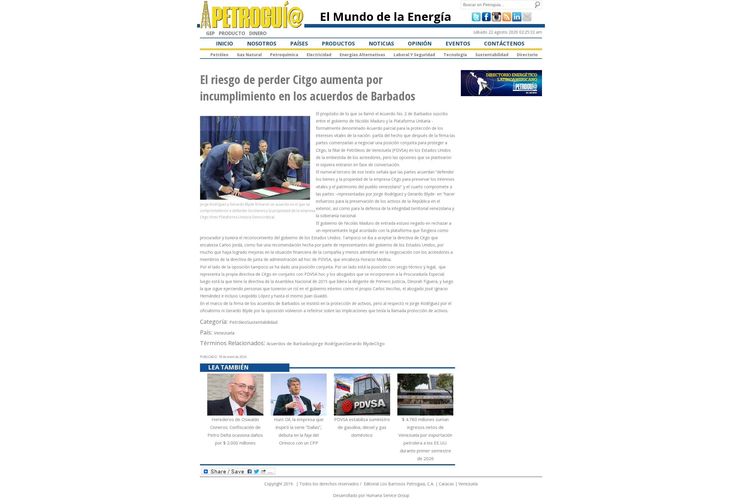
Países (299, 43)
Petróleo (219, 54)
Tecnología (455, 54)
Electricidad (319, 54)
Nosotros (261, 43)
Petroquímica (284, 54)
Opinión (420, 43)
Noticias (381, 43)
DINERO (258, 33)
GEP (210, 33)
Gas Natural (249, 54)
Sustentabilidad (491, 54)
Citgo (379, 343)
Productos (338, 43)
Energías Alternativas (362, 54)
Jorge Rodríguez (328, 343)
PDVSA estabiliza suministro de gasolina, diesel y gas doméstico (362, 427)
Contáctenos (504, 43)
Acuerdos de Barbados (289, 343)
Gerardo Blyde (359, 343)
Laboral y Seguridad (414, 54)
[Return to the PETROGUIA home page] (252, 26)
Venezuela (224, 333)
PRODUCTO (232, 33)
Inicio (224, 43)
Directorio (527, 54)
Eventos (457, 43)
